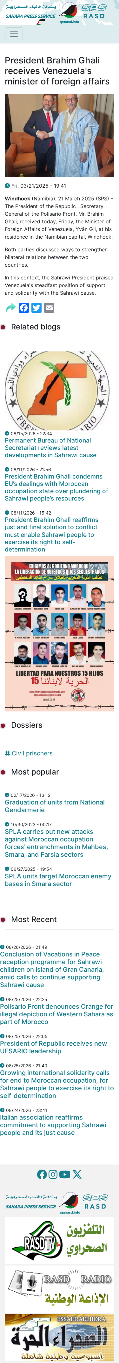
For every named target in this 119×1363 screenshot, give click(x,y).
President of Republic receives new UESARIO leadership (53, 1047)
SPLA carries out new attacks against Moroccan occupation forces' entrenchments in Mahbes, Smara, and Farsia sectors (56, 843)
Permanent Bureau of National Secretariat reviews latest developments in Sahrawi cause (50, 447)
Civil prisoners (32, 753)
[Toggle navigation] (14, 33)
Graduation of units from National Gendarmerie (55, 806)
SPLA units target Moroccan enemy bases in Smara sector (58, 880)
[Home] (59, 12)
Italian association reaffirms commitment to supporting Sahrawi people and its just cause (53, 1125)
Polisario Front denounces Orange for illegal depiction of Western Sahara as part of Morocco (56, 1014)
